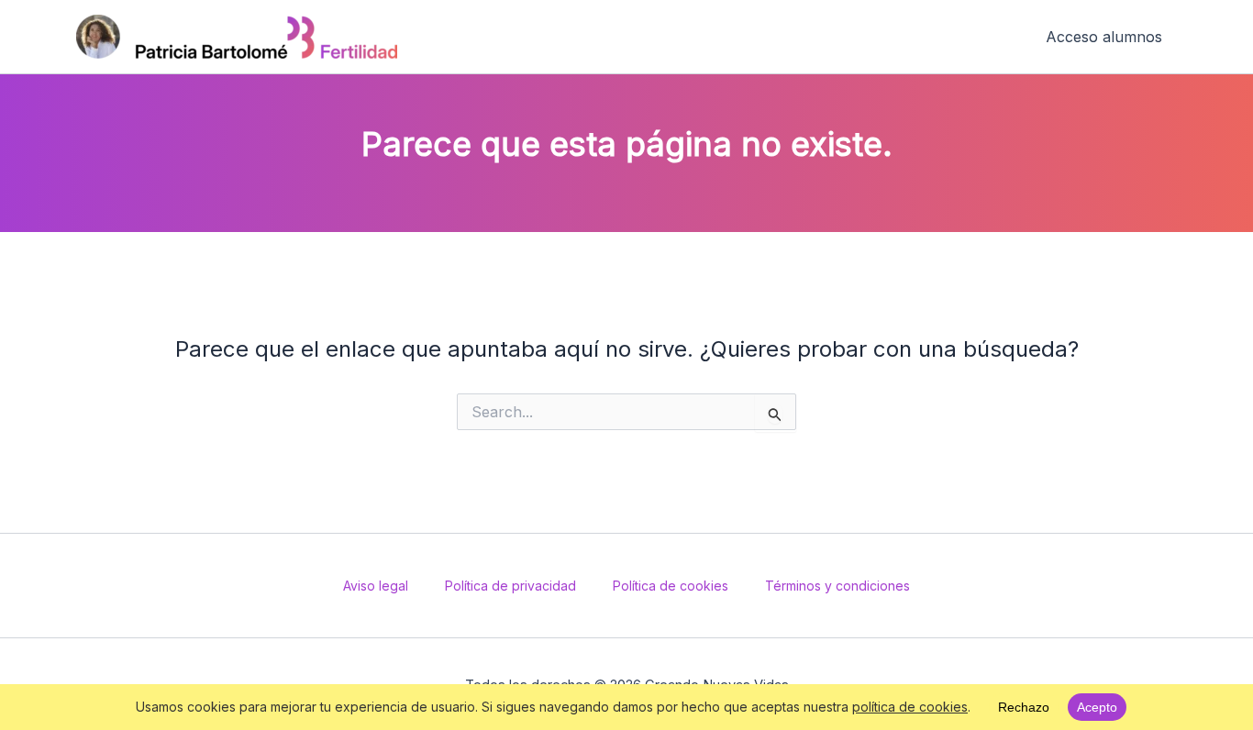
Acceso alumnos (1104, 37)
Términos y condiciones (837, 585)
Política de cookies (670, 585)
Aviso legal (375, 585)
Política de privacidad (510, 585)
